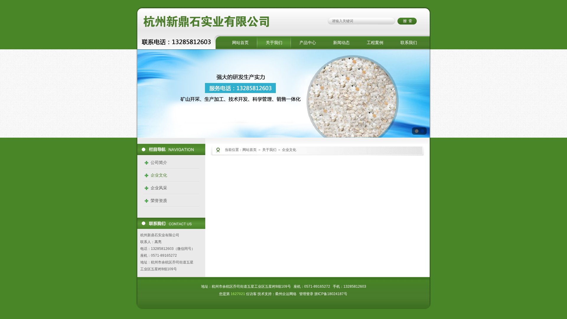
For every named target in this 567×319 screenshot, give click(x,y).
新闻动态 (341, 42)
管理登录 (306, 294)
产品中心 (307, 42)
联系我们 (408, 42)
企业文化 (159, 175)
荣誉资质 (159, 200)
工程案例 (375, 42)
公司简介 (159, 162)
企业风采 (159, 187)
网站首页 (240, 42)
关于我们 (274, 42)
